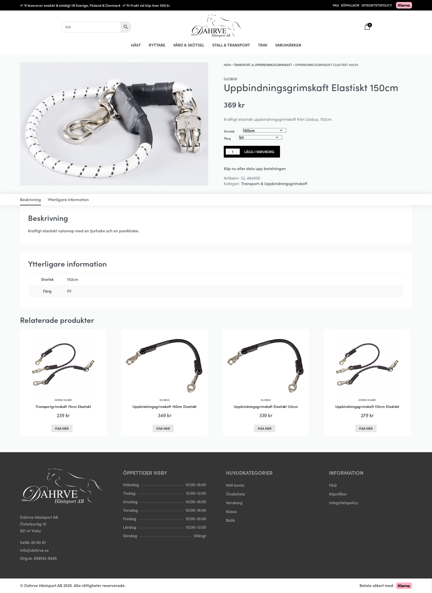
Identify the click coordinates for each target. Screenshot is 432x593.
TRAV (262, 45)
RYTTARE (157, 45)
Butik (230, 520)
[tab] (30, 199)
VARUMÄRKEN (288, 45)
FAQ (336, 5)
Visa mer (62, 428)
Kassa (231, 511)
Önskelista (235, 493)
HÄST (136, 45)
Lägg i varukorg (259, 151)
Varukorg (234, 502)
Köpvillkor (338, 493)
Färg (227, 138)
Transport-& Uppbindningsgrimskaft (263, 65)
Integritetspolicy (343, 502)
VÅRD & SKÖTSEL (188, 45)
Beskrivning (30, 199)
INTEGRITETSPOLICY (377, 5)
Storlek (229, 131)
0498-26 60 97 (33, 542)
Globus (230, 78)
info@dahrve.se (34, 550)
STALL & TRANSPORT (231, 45)
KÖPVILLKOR (350, 5)
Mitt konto (235, 485)
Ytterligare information (68, 199)
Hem (227, 65)
